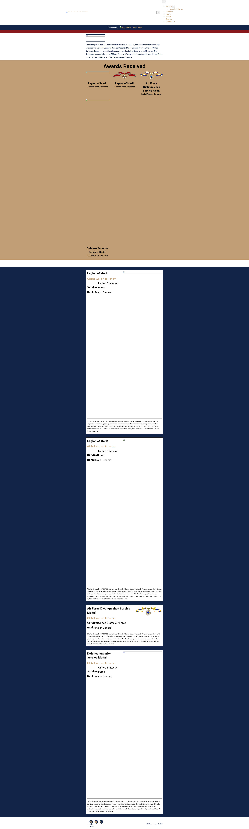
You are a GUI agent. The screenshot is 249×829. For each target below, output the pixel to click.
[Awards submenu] (173, 7)
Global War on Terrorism (97, 86)
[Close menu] (164, 1)
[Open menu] (158, 12)
